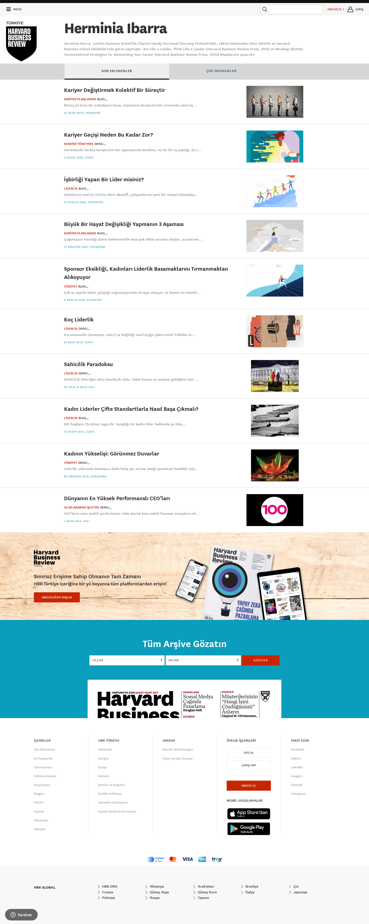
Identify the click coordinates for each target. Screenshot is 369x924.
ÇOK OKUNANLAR (221, 71)
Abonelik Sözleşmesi (113, 802)
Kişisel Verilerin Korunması (117, 812)
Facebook (297, 749)
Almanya (156, 886)
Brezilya (251, 886)
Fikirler (39, 802)
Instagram (298, 794)
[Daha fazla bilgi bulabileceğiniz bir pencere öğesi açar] (21, 915)
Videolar (40, 829)
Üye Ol (249, 753)
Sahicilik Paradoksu (88, 364)
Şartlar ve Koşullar (111, 785)
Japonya (299, 892)
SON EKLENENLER (117, 71)
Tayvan (203, 897)
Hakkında (105, 749)
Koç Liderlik (79, 319)
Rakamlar (41, 820)
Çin (295, 886)
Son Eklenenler (44, 749)
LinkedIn (297, 767)
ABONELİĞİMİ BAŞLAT (57, 597)
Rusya (154, 897)
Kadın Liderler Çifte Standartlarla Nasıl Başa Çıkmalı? (131, 408)
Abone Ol (248, 786)
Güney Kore (207, 892)
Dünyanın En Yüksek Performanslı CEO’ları (117, 498)
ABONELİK (335, 9)
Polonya (108, 897)
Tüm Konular (43, 767)
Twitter (296, 759)
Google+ (297, 776)
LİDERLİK (71, 189)
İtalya (249, 892)
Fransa (107, 892)
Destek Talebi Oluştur (177, 749)
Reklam (103, 776)
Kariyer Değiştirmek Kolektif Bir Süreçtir (114, 89)
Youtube (296, 785)
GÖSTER (261, 660)
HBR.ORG (109, 886)
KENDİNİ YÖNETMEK (78, 144)
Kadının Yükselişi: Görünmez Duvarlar (111, 453)
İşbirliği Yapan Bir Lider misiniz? (104, 179)
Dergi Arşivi (42, 785)
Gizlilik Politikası (110, 794)
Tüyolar (39, 812)
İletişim (103, 759)
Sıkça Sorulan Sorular (177, 759)
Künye (102, 767)
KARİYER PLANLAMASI (80, 99)
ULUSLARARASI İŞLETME (81, 507)
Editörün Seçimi (45, 776)
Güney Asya (159, 892)
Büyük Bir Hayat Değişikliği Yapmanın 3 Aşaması (124, 223)
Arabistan (205, 886)
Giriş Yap (249, 765)
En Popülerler (43, 759)
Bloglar (39, 794)
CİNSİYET (70, 286)
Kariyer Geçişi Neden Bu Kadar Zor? (108, 134)
